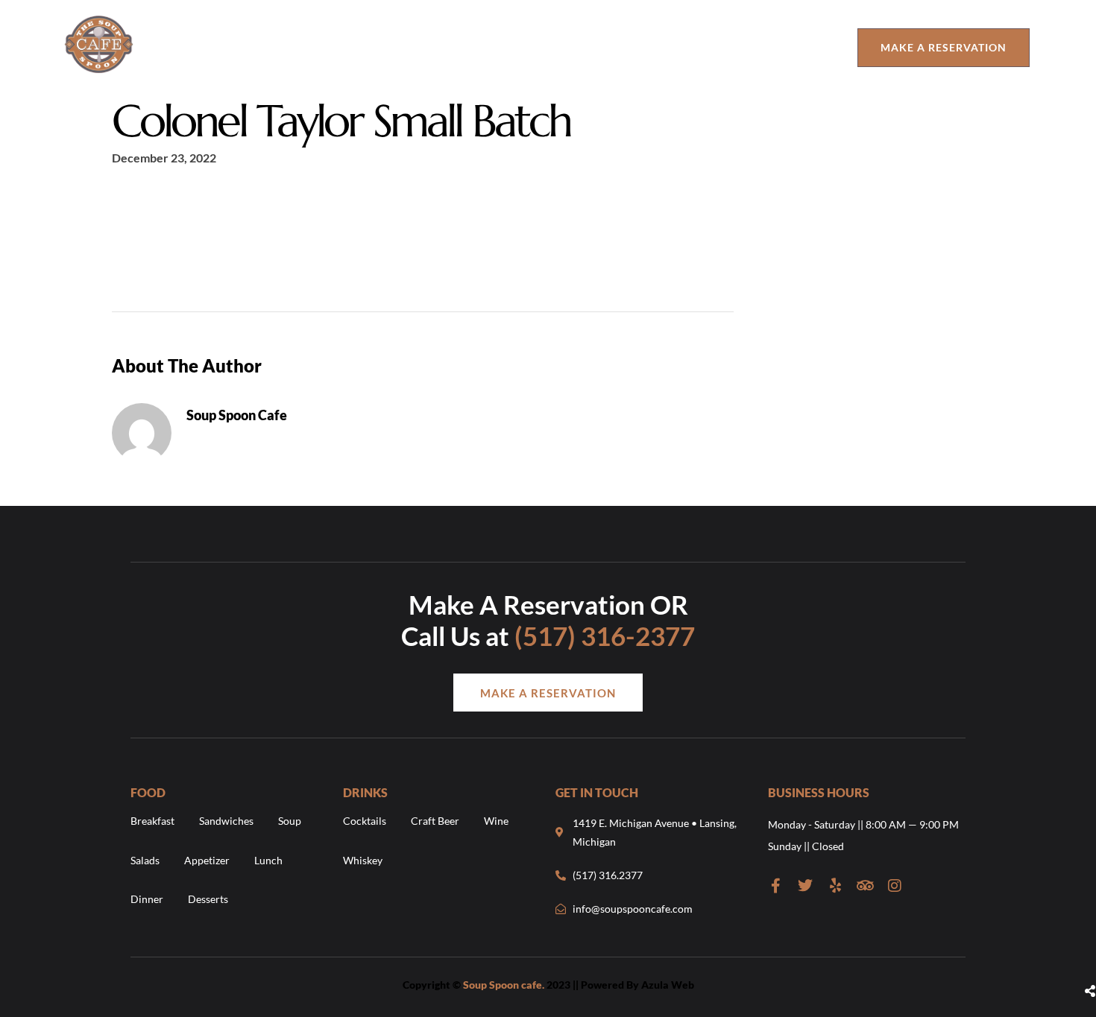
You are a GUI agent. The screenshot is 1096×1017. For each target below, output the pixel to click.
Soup (289, 820)
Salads (145, 860)
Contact (706, 47)
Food (420, 47)
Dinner (146, 899)
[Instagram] (895, 886)
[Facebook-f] (775, 886)
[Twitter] (805, 886)
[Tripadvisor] (865, 886)
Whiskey (362, 860)
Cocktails (364, 820)
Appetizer (207, 860)
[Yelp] (835, 886)
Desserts (208, 899)
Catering (799, 47)
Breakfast (152, 820)
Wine (496, 820)
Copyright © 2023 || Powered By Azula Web (548, 984)
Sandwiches (226, 820)
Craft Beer (435, 820)
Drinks (496, 47)
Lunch (268, 860)
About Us (350, 47)
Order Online (598, 47)
